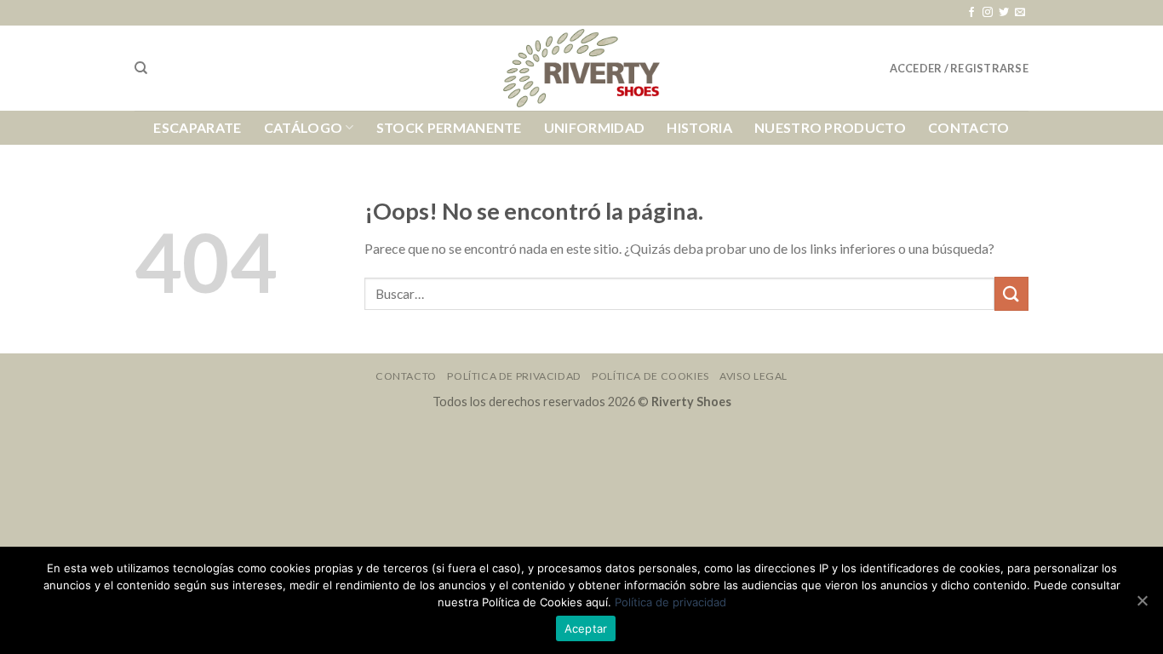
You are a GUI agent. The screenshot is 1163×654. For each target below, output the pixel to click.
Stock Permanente (449, 127)
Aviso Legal (753, 376)
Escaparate (197, 127)
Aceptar (586, 628)
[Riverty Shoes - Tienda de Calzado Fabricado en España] (581, 68)
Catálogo (303, 127)
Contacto (969, 127)
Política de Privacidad (514, 376)
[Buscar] (141, 68)
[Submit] (1011, 293)
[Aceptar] (1141, 600)
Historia (699, 127)
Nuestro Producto (830, 127)
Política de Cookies (650, 376)
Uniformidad (594, 127)
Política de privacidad (670, 602)
